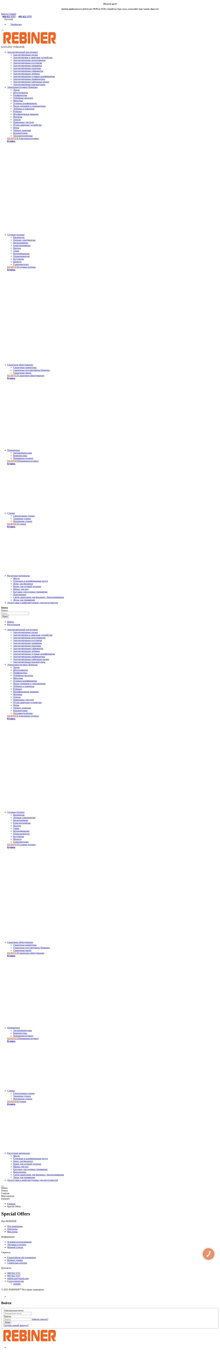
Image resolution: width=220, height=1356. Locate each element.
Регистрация (13, 624)
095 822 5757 (25, 16)
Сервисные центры (17, 1263)
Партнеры (12, 1229)
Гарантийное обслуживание (21, 1257)
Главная (11, 1204)
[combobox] (15, 613)
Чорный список (15, 1247)
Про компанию (15, 1226)
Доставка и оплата (16, 1244)
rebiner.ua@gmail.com (18, 1278)
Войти (10, 622)
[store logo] (29, 44)
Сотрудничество (15, 1281)
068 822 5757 (9, 16)
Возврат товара (15, 1260)
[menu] (2, 30)
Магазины (12, 1231)
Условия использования (19, 1242)
